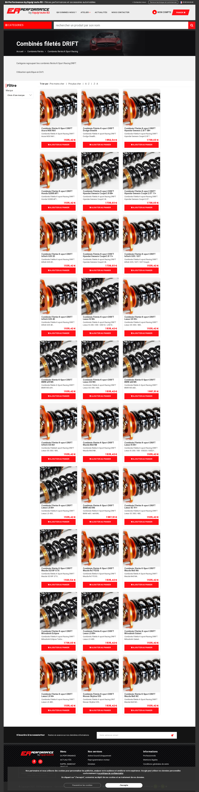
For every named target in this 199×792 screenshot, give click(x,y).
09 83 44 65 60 (188, 2)
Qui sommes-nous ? (66, 12)
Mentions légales (150, 760)
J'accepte (124, 785)
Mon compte (164, 12)
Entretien (91, 764)
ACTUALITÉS (65, 760)
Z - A (96, 84)
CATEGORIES (15, 25)
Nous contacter (120, 12)
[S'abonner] (172, 735)
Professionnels (149, 756)
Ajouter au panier (59, 145)
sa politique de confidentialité (110, 773)
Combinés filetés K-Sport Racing (63, 51)
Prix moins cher (57, 84)
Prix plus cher (74, 84)
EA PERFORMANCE (68, 756)
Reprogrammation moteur (99, 760)
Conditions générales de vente (156, 764)
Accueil (19, 51)
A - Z (87, 84)
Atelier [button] (85, 12)
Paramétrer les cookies (82, 785)
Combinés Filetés (35, 51)
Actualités (101, 12)
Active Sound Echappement (99, 756)
